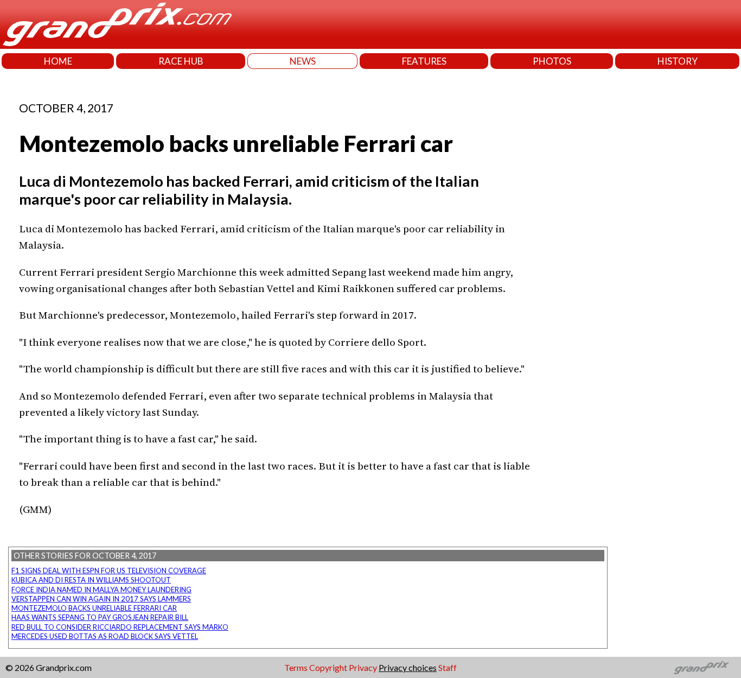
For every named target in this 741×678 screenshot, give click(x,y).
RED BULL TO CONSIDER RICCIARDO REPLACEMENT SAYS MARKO (119, 627)
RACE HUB (180, 61)
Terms (296, 667)
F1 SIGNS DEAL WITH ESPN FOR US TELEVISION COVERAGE (108, 570)
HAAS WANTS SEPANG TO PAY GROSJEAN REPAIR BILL (99, 617)
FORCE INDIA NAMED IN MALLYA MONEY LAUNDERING (101, 589)
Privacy (363, 667)
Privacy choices (408, 667)
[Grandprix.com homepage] (701, 667)
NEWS (303, 61)
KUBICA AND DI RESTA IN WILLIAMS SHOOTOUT (91, 579)
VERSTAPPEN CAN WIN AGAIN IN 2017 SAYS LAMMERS (101, 598)
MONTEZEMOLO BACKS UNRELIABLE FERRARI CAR (94, 608)
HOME (58, 61)
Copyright (328, 667)
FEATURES (424, 61)
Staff (447, 667)
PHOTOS (552, 61)
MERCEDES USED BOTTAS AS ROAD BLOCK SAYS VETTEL (104, 636)
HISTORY (677, 61)
